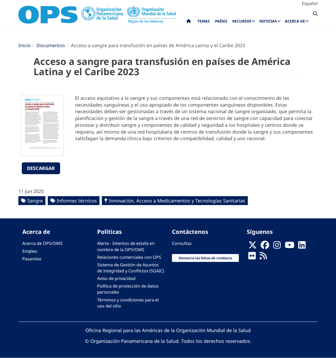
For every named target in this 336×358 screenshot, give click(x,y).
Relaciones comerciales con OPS (129, 257)
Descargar (41, 168)
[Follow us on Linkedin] (302, 246)
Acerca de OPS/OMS (42, 243)
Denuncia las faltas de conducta (205, 258)
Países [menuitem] (221, 21)
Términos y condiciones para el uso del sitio (128, 303)
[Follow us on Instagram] (277, 246)
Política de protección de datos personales (128, 289)
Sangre (35, 200)
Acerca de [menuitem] (295, 21)
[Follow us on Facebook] (265, 246)
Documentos (50, 45)
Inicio (24, 45)
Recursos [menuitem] (241, 21)
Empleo (29, 251)
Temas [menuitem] (203, 21)
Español (310, 3)
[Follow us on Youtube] (289, 246)
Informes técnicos (77, 200)
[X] (252, 246)
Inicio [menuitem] (188, 22)
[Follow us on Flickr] (252, 257)
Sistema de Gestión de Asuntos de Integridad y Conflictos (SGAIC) (130, 268)
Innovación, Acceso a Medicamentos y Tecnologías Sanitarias (177, 200)
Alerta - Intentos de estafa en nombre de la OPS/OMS (126, 246)
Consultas (182, 243)
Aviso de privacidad (116, 278)
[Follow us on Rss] (263, 257)
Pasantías (31, 259)
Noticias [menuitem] (268, 21)
